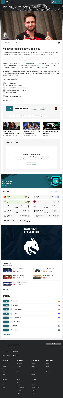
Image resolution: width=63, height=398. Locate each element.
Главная (4, 6)
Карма (3, 355)
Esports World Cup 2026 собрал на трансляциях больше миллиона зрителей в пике (31, 132)
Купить (3, 363)
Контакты (15, 355)
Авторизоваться (31, 164)
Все (52, 192)
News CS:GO (4, 351)
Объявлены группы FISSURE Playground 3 (50, 132)
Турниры (26, 6)
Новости (11, 6)
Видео (47, 366)
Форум (47, 363)
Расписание (49, 371)
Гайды (3, 387)
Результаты (57, 192)
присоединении (30, 63)
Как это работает (21, 387)
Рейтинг (9, 355)
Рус (59, 298)
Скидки (3, 374)
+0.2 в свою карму (41, 109)
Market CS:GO (15, 351)
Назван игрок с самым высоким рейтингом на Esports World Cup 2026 (11, 132)
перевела (40, 65)
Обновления (19, 363)
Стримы (18, 6)
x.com (10, 100)
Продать (4, 366)
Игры (18, 371)
